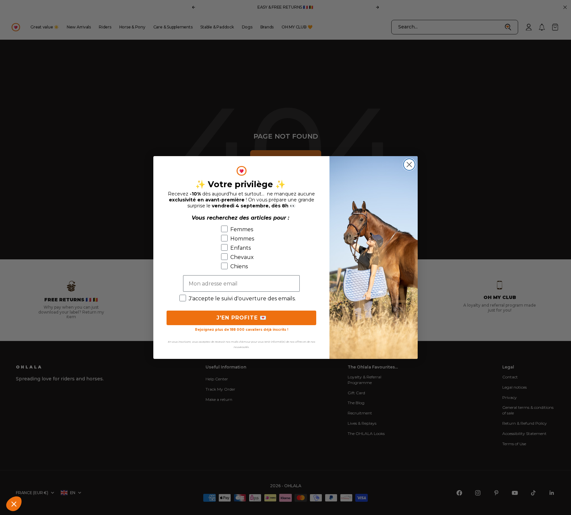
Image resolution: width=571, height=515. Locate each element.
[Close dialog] (409, 164)
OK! (56, 482)
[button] (14, 504)
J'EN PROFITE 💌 (241, 318)
